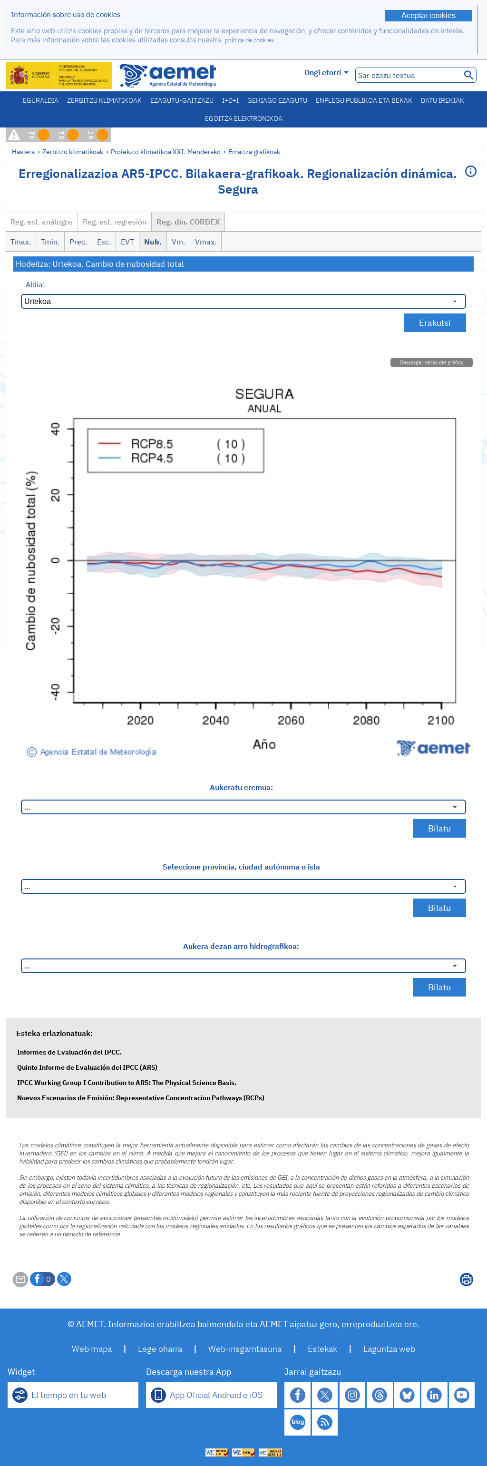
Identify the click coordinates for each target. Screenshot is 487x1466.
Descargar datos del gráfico (431, 362)
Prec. (78, 241)
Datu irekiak (442, 100)
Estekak (322, 1348)
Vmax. (205, 241)
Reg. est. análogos (41, 221)
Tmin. (50, 241)
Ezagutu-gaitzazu (182, 100)
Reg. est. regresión (114, 221)
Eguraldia (40, 100)
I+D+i (230, 100)
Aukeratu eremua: (241, 787)
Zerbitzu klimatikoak (104, 100)
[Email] (20, 1284)
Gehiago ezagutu (277, 100)
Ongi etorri (322, 72)
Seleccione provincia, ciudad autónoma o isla (241, 866)
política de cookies (249, 40)
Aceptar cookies (428, 15)
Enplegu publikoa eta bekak (364, 100)
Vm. (178, 241)
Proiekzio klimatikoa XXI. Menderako (166, 151)
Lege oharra (160, 1348)
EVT (127, 241)
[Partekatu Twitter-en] (64, 1279)
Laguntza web (389, 1348)
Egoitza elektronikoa (243, 118)
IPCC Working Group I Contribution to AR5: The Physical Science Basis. (126, 1082)
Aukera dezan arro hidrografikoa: (241, 946)
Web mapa (92, 1348)
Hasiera (23, 151)
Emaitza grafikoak (254, 151)
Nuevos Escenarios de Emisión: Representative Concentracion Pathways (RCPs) (140, 1097)
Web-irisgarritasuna (245, 1348)
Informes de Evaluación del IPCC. (69, 1051)
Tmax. (20, 241)
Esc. (104, 241)
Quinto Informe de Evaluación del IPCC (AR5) (87, 1067)
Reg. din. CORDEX (188, 221)
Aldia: (35, 284)
